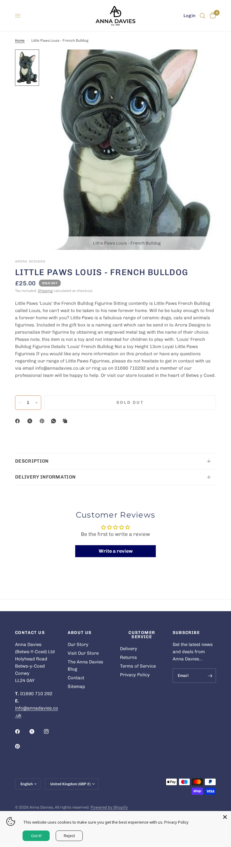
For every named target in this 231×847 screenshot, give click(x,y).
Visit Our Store (83, 653)
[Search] (203, 16)
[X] (31, 421)
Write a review (116, 551)
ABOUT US (80, 633)
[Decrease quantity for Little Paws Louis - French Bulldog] (19, 403)
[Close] (225, 817)
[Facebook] (18, 421)
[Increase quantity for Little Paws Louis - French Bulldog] (36, 403)
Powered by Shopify (109, 807)
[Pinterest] (43, 421)
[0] (212, 16)
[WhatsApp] (54, 421)
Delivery (128, 648)
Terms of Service (138, 666)
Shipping (45, 291)
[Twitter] (36, 731)
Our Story (78, 644)
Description (32, 461)
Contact (76, 677)
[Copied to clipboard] (66, 421)
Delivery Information (45, 477)
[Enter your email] (210, 675)
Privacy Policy (135, 674)
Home (20, 40)
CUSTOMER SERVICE (141, 635)
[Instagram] (50, 731)
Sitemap (76, 686)
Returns (128, 657)
